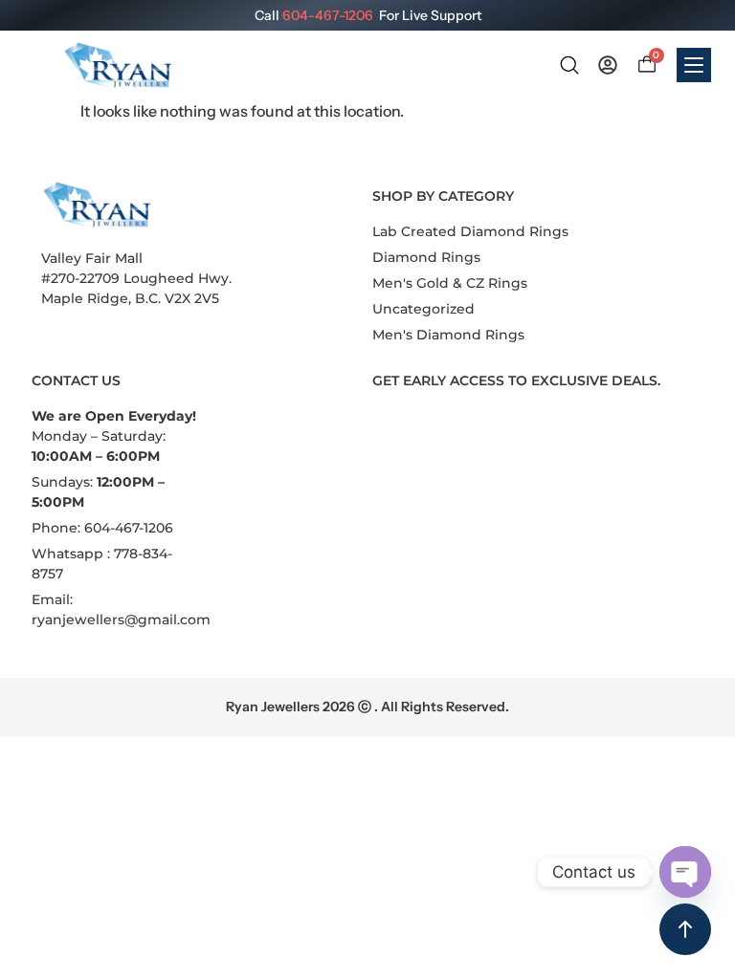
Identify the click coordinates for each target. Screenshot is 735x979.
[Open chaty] (685, 872)
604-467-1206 (327, 15)
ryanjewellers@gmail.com (121, 619)
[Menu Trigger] (694, 65)
